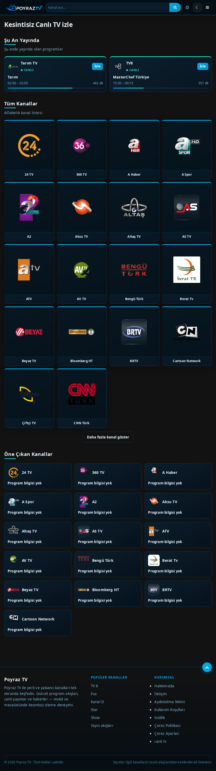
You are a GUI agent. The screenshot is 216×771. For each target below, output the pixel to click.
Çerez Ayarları (166, 733)
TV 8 (94, 686)
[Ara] (175, 7)
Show (95, 717)
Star (94, 709)
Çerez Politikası (167, 725)
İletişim (160, 693)
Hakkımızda (164, 686)
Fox (94, 693)
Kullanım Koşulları (169, 709)
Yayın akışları (102, 725)
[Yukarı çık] (207, 667)
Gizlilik (159, 717)
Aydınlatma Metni (169, 701)
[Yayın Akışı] (187, 7)
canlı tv (160, 741)
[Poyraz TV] (24, 7)
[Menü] (207, 7)
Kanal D (97, 701)
